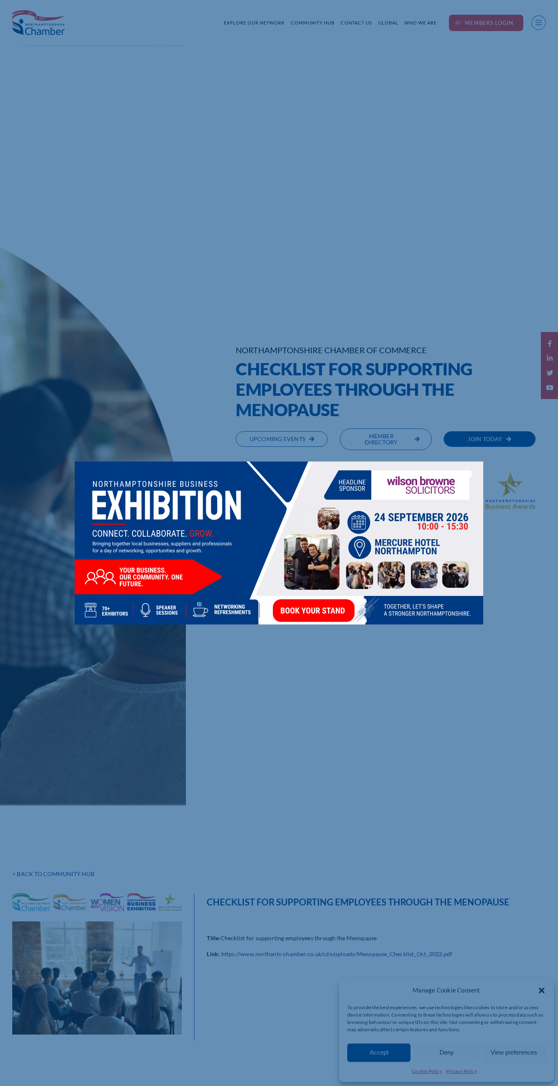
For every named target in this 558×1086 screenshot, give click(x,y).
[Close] (469, 474)
